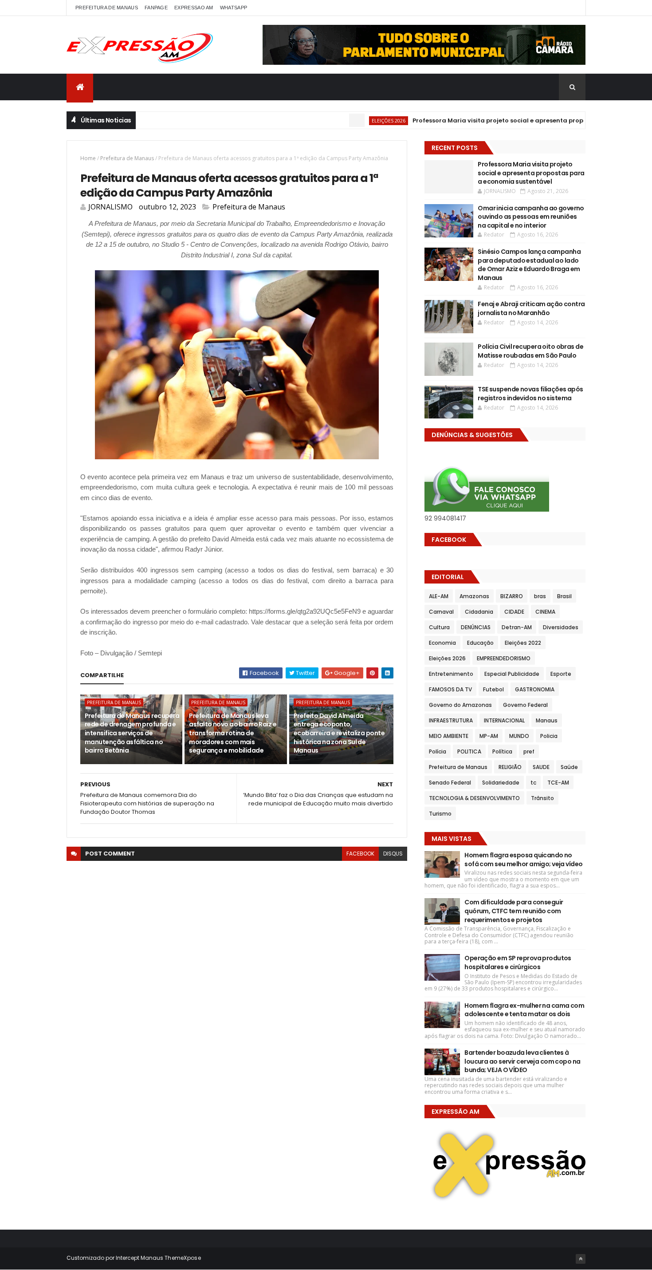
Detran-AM (517, 627)
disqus (393, 853)
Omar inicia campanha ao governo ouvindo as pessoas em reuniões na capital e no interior (531, 217)
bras (540, 596)
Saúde (569, 767)
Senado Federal (450, 782)
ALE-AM (438, 596)
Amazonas (474, 596)
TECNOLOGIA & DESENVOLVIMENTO (474, 798)
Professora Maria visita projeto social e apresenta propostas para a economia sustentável (531, 173)
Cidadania (479, 611)
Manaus (547, 720)
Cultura (439, 627)
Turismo (440, 813)
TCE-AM (558, 782)
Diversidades (560, 627)
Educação (480, 643)
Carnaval (441, 611)
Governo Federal (525, 705)
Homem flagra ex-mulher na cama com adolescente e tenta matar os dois (524, 1010)
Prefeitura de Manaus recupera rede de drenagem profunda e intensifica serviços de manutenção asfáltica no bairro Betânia (132, 733)
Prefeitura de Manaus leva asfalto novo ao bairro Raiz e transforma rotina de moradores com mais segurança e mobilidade (232, 733)
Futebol (493, 689)
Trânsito (542, 798)
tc (533, 782)
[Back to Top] (580, 1259)
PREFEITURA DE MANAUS (106, 7)
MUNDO (519, 736)
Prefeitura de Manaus (127, 158)
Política (502, 751)
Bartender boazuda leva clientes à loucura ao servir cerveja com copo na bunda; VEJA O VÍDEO (522, 1061)
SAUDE (541, 767)
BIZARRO (511, 596)
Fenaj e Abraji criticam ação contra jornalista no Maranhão (531, 308)
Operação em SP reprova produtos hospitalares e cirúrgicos (517, 962)
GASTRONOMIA (534, 689)
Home (88, 158)
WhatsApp (233, 7)
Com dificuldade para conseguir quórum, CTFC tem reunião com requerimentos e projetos (513, 911)
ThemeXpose (183, 1258)
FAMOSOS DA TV (450, 689)
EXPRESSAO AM (193, 7)
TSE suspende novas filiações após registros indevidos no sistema (530, 393)
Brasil (564, 596)
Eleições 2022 (523, 643)
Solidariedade (500, 782)
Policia (549, 736)
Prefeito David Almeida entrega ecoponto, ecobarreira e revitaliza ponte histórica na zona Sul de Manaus (339, 733)
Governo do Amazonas (460, 705)
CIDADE (514, 611)
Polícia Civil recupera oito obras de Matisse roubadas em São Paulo (530, 351)
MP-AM (488, 736)
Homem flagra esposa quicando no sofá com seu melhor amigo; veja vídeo (523, 859)
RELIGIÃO (510, 767)
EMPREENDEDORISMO (503, 658)
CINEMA (545, 611)
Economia (442, 643)
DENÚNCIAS (476, 627)
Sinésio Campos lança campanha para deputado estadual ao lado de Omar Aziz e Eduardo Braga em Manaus (529, 264)
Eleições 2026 (364, 120)
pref (528, 751)
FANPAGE (156, 7)
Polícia (437, 751)
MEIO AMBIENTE (448, 736)
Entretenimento (451, 674)
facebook (360, 853)
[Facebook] (572, 8)
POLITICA (469, 751)
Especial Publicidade (511, 674)
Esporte (560, 674)
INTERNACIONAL (504, 720)
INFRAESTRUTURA (451, 720)
